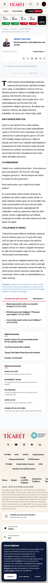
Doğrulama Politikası (36, 480)
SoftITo (26, 455)
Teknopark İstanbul (16, 459)
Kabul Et (10, 576)
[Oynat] (7, 73)
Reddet (37, 576)
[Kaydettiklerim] (37, 4)
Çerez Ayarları (24, 576)
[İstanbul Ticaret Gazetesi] (18, 4)
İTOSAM (9, 464)
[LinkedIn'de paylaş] (36, 58)
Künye (4, 480)
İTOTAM (7, 455)
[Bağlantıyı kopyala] (44, 58)
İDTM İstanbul (33, 459)
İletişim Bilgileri (38, 51)
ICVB (40, 464)
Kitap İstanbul (38, 455)
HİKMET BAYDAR (25, 29)
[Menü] (5, 4)
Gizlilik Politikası (9, 571)
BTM (16, 455)
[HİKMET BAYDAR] (6, 42)
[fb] (32, 445)
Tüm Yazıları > (38, 299)
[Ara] (30, 4)
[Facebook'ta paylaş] (28, 58)
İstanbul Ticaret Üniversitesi (24, 469)
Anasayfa (5, 29)
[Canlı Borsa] (44, 4)
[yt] (16, 445)
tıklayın (24, 291)
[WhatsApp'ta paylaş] (32, 58)
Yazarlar (14, 29)
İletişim (14, 480)
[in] (40, 445)
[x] (8, 445)
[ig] (24, 445)
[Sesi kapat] (41, 73)
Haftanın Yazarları (12, 366)
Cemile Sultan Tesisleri (25, 464)
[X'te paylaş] (23, 58)
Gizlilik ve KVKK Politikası (24, 480)
